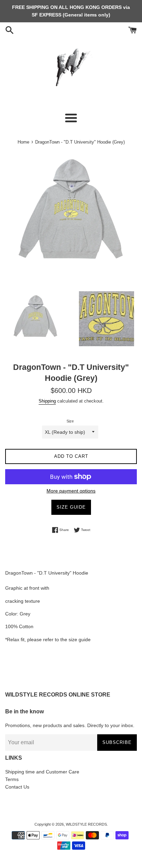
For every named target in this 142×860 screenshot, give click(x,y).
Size (70, 421)
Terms (12, 779)
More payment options (71, 491)
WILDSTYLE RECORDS (86, 824)
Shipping (47, 401)
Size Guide (71, 507)
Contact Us (17, 787)
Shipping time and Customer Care (42, 771)
